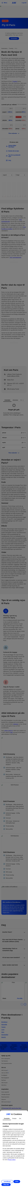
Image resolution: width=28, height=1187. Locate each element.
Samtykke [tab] (7, 1118)
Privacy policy (12, 1159)
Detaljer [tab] (14, 1118)
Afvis (16, 1181)
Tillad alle (6, 1184)
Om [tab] (20, 1118)
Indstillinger (7, 1181)
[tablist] (14, 1118)
